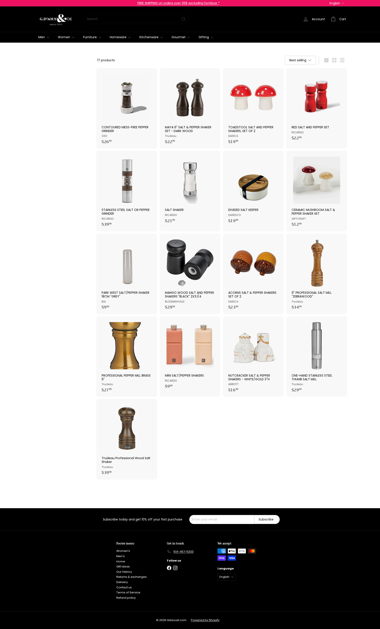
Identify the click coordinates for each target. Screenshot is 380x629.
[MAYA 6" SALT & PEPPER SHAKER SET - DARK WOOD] (190, 108)
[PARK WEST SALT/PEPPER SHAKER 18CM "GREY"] (126, 274)
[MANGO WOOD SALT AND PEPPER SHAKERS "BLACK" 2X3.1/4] (190, 274)
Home (120, 561)
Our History (124, 572)
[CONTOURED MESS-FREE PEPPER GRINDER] (126, 108)
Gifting (204, 37)
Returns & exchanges (131, 577)
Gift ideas (123, 566)
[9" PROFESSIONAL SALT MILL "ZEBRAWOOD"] (316, 274)
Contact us (124, 587)
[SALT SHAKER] (190, 189)
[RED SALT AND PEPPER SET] (316, 106)
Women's (123, 551)
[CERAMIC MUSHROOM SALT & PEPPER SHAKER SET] (316, 191)
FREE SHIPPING (178, 3)
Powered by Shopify (205, 620)
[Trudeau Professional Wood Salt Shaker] (126, 439)
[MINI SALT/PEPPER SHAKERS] (190, 354)
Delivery (122, 582)
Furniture (90, 37)
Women (64, 37)
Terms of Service (128, 592)
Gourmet (179, 37)
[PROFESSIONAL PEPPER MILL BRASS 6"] (126, 356)
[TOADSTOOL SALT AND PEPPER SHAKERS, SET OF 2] (253, 108)
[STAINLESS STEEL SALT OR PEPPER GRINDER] (126, 191)
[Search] (183, 19)
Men (42, 37)
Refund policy (126, 598)
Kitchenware (149, 37)
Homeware (118, 37)
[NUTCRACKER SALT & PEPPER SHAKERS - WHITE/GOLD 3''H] (253, 356)
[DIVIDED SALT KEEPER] (253, 189)
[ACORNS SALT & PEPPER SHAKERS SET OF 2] (253, 274)
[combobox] (136, 19)
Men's (120, 556)
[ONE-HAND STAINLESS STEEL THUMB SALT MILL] (316, 356)
